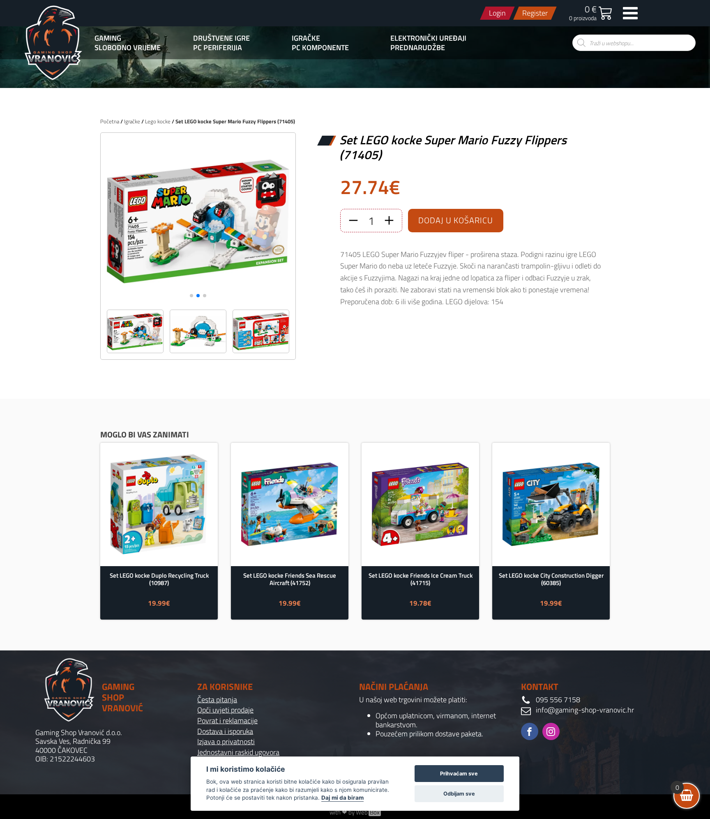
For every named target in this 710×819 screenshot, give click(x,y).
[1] (198, 300)
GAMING (108, 38)
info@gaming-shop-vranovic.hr (585, 710)
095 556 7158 (558, 699)
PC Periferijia (217, 47)
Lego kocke (158, 121)
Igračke (306, 38)
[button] (191, 295)
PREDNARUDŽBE (417, 47)
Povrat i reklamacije (227, 720)
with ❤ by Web (355, 812)
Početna (109, 121)
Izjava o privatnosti (226, 741)
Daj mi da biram (342, 797)
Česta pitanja (217, 699)
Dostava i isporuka (225, 731)
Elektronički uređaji (428, 38)
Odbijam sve (459, 794)
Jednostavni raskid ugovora (238, 752)
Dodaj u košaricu (455, 220)
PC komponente (320, 47)
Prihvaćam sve (459, 773)
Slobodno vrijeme (128, 47)
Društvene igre (221, 38)
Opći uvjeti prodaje (225, 710)
